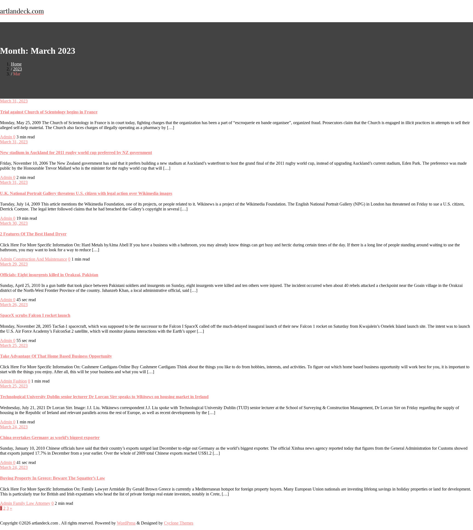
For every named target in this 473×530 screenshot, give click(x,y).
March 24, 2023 (14, 426)
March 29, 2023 (14, 264)
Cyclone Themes (178, 523)
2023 (17, 69)
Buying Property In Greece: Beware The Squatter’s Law (52, 478)
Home (16, 64)
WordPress (126, 523)
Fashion (20, 381)
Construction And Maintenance (40, 259)
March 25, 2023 (14, 345)
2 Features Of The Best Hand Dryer (33, 234)
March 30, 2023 (14, 223)
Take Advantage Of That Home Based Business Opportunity (56, 356)
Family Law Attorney (31, 503)
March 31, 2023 (14, 101)
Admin (6, 137)
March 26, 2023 (14, 304)
